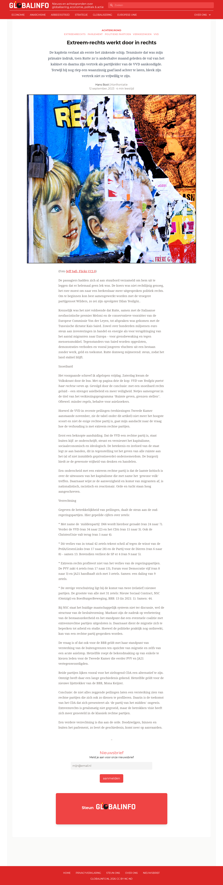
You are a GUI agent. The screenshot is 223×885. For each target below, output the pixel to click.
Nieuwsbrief (151, 872)
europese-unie (127, 14)
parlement (96, 34)
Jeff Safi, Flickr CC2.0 (81, 271)
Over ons (131, 872)
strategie (81, 14)
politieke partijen (118, 34)
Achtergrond (111, 30)
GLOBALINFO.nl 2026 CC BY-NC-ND (111, 878)
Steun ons (113, 872)
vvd (156, 34)
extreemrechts (75, 34)
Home (67, 872)
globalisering (102, 14)
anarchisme (38, 14)
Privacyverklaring (88, 872)
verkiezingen (142, 34)
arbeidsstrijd (60, 14)
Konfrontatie (119, 84)
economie (18, 14)
